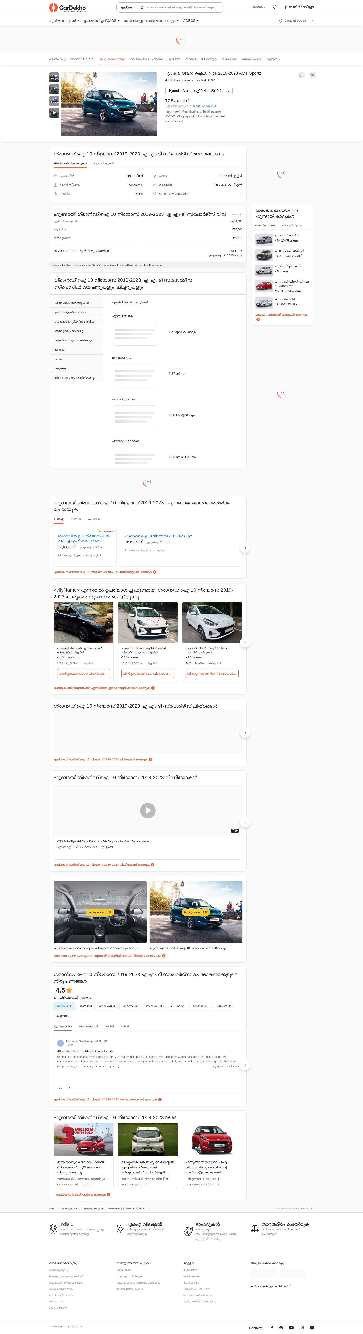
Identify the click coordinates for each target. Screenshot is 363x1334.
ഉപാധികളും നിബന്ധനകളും (66, 1310)
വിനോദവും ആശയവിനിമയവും (75, 378)
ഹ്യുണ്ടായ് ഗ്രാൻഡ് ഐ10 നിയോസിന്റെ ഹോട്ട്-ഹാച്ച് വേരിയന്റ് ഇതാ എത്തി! (208, 1195)
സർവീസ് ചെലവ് (251, 59)
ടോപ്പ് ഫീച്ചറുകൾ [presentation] (104, 163)
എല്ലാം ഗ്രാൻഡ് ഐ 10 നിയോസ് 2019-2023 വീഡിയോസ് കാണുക (102, 885)
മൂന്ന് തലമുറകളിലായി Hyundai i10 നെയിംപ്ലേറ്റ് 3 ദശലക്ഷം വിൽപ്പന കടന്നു (81, 1195)
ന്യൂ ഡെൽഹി (204, 106)
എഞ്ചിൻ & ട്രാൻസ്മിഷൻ (72, 303)
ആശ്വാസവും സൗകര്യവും (73, 340)
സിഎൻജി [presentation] (94, 529)
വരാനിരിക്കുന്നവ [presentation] (292, 225)
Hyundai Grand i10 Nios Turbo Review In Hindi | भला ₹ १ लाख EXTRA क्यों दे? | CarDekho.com (196, 864)
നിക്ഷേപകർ (56, 1329)
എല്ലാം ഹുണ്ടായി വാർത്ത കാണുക (81, 1222)
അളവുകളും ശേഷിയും (69, 331)
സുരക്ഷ (60, 368)
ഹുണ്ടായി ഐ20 (286, 235)
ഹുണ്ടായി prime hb (288, 266)
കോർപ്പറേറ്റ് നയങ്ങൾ (61, 1322)
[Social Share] (312, 75)
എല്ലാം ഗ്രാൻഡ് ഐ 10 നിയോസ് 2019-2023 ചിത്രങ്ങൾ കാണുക (100, 780)
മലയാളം (257, 6)
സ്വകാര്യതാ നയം (61, 1316)
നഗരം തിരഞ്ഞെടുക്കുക (296, 20)
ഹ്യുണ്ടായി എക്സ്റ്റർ (289, 250)
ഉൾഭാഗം (60, 349)
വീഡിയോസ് (228, 59)
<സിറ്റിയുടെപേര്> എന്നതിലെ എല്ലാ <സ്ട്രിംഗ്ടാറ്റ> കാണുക (108, 708)
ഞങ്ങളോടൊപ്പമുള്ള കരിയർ (66, 1303)
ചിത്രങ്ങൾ (173, 59)
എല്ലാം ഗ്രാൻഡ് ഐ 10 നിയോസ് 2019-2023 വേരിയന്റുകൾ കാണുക (103, 592)
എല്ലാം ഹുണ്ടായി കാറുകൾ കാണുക (281, 314)
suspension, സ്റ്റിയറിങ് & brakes (75, 321)
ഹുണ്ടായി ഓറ (285, 298)
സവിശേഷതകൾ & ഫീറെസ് (145, 59)
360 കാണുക (208, 59)
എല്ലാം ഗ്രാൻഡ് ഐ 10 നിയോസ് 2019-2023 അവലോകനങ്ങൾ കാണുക (105, 1127)
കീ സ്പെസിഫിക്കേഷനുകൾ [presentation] (70, 163)
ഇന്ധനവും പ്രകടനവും (70, 312)
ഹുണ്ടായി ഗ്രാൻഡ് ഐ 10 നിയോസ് (292, 284)
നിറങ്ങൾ (190, 59)
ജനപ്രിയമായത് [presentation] (265, 225)
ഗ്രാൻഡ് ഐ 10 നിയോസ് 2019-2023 (71, 59)
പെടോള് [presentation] (58, 529)
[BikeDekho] (263, 1321)
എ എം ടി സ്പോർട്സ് (111, 59)
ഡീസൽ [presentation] (76, 529)
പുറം (58, 359)
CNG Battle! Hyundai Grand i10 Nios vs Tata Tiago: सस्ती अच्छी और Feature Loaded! (98, 864)
